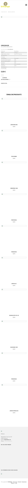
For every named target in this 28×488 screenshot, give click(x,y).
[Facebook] (3, 85)
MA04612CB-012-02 (14, 315)
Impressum (15, 481)
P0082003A (14, 251)
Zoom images (3, 39)
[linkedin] (12, 85)
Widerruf (12, 483)
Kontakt (19, 481)
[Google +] (8, 85)
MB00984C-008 (14, 188)
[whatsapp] (14, 85)
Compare (4, 77)
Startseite (4, 11)
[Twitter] (1, 85)
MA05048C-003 (14, 347)
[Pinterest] (5, 85)
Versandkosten (10, 49)
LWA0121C (14, 283)
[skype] (15, 85)
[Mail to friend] (10, 85)
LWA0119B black (14, 410)
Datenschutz (24, 481)
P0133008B (14, 156)
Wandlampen (11, 11)
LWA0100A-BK (14, 124)
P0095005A (14, 220)
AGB (16, 483)
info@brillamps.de (7, 439)
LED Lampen (3, 46)
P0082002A (14, 379)
